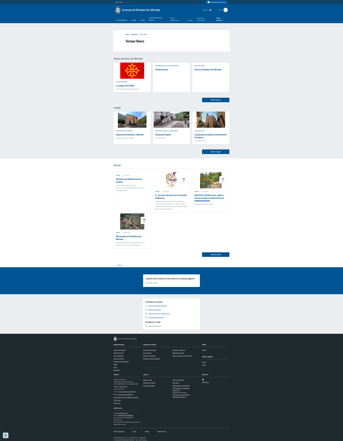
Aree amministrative (120, 350)
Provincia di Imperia (149, 386)
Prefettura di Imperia (149, 383)
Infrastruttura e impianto (124, 131)
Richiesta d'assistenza (179, 397)
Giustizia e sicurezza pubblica (151, 359)
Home (127, 34)
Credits (147, 431)
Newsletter (205, 382)
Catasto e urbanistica (149, 356)
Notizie (118, 175)
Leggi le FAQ (176, 390)
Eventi (204, 365)
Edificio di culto (199, 131)
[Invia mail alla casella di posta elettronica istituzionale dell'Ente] (127, 391)
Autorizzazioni (147, 353)
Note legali (176, 383)
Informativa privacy (178, 380)
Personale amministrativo (121, 361)
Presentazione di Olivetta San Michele (167, 66)
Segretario (117, 370)
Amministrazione (121, 20)
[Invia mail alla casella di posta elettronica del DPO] (123, 413)
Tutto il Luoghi (216, 152)
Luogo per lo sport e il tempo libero (166, 131)
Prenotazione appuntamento (181, 395)
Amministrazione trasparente (181, 388)
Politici (115, 364)
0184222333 (123, 386)
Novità (134, 20)
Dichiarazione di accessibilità (181, 386)
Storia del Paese (199, 66)
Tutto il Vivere (216, 100)
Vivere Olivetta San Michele (155, 18)
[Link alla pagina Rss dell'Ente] (203, 379)
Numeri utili (117, 403)
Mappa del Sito (161, 431)
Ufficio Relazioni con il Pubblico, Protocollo (126, 397)
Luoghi (204, 362)
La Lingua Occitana (121, 82)
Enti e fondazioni (119, 356)
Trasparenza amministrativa (201, 19)
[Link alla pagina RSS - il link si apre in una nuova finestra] (210, 10)
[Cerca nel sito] (225, 10)
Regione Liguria (119, 2)
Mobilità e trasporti (178, 353)
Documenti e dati (119, 353)
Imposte (190, 20)
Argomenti (134, 34)
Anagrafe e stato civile (149, 350)
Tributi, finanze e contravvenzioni (182, 356)
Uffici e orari (117, 400)
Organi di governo (119, 359)
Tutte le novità (216, 254)
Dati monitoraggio (119, 431)
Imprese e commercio (179, 350)
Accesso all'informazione (174, 19)
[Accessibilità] (5, 435)
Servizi (142, 20)
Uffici (115, 367)
